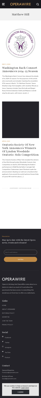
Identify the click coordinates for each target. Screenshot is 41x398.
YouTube (7, 352)
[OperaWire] (20, 4)
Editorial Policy (8, 313)
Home (4, 305)
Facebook (8, 337)
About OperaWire (8, 309)
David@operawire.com (9, 378)
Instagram (8, 347)
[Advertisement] (20, 206)
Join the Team (7, 321)
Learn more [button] (25, 388)
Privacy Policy (7, 325)
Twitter (7, 342)
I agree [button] (20, 392)
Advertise (5, 317)
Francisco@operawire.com (10, 372)
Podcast (7, 357)
